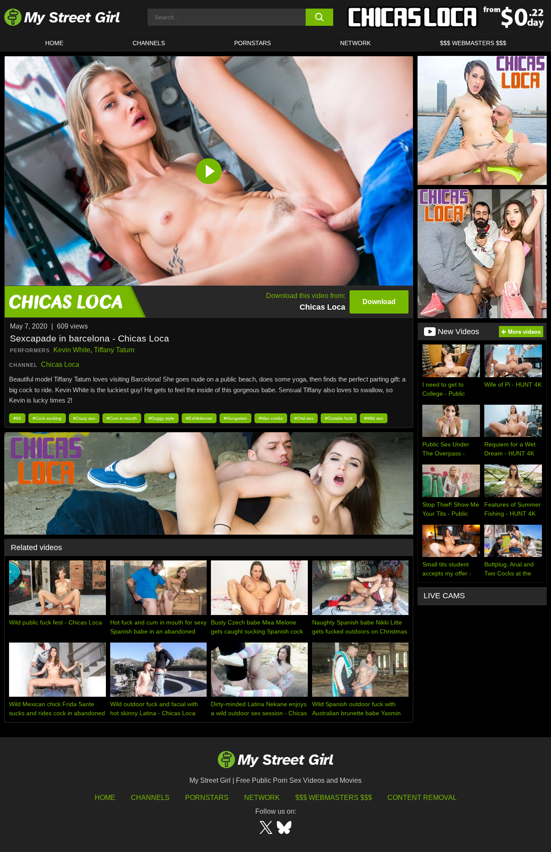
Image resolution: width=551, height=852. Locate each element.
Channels (150, 797)
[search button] (320, 17)
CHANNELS (149, 43)
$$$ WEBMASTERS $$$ (473, 43)
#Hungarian (235, 418)
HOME (54, 43)
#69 (17, 418)
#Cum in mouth (122, 418)
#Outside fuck (339, 418)
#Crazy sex (84, 418)
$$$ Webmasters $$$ (333, 797)
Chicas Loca (60, 364)
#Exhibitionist (199, 418)
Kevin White (71, 350)
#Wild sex (373, 418)
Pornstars (252, 43)
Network (355, 43)
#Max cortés (271, 418)
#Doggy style (161, 418)
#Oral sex (303, 418)
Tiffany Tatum (114, 350)
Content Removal (422, 797)
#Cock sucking (47, 418)
